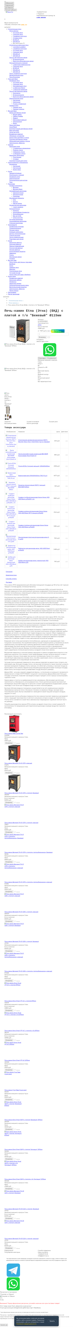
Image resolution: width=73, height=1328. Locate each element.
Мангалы (12, 269)
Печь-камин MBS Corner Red (13, 733)
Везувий (16, 187)
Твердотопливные (15, 173)
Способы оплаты (11, 579)
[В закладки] (17, 743)
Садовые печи (14, 267)
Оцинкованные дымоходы (18, 221)
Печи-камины (13, 31)
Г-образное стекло (19, 152)
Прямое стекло (18, 150)
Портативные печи (15, 271)
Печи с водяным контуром (18, 73)
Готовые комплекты (15, 185)
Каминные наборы (15, 280)
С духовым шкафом (19, 47)
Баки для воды (14, 130)
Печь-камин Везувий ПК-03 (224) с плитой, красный (21, 1238)
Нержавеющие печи (20, 86)
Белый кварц (17, 114)
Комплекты (16, 93)
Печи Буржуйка (14, 77)
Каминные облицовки (16, 155)
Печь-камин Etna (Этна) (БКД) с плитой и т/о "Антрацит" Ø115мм (25, 1179)
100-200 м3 (16, 41)
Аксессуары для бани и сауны (19, 137)
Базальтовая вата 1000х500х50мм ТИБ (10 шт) (32, 475)
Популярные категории (12, 1252)
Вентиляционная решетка (18, 287)
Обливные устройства (16, 136)
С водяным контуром (20, 36)
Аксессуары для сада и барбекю (20, 274)
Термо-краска (13, 290)
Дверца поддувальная (16, 246)
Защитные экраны (15, 283)
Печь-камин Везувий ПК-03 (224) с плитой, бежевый (21, 1209)
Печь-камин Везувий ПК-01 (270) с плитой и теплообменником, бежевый (28, 852)
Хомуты (15, 201)
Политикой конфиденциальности (26, 1324)
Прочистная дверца (16, 248)
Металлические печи (16, 75)
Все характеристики (44, 381)
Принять (52, 1321)
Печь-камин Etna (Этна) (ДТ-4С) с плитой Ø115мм (20, 1001)
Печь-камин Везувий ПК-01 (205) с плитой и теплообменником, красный (28, 971)
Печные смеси (14, 230)
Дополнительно (14, 209)
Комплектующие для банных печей (20, 129)
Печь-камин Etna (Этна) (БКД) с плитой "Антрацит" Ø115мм (23, 1149)
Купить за (4, 1325)
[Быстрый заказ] (48, 337)
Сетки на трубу (14, 132)
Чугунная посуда (14, 273)
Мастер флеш (17, 203)
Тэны (10, 182)
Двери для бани (14, 125)
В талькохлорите (18, 59)
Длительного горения (16, 175)
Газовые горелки (18, 109)
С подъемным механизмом (21, 148)
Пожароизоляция (15, 228)
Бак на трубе (17, 216)
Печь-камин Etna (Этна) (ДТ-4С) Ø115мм (17, 1060)
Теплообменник (18, 214)
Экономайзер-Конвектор (21, 212)
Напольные (16, 102)
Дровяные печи (14, 80)
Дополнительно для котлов (18, 180)
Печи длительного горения (18, 63)
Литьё (10, 241)
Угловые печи (17, 38)
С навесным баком (19, 88)
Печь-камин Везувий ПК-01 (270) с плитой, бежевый (21, 793)
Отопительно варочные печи (18, 45)
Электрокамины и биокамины (18, 162)
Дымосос (16, 210)
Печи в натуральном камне (18, 57)
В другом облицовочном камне (23, 61)
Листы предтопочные (16, 237)
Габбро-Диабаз (18, 116)
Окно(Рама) (13, 127)
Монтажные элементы (16, 198)
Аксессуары (17, 169)
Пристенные (17, 157)
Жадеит (15, 118)
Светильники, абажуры (17, 143)
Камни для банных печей (17, 113)
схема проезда (41, 17)
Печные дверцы (14, 249)
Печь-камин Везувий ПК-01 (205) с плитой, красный (21, 912)
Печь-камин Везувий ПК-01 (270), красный (18, 763)
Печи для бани (13, 79)
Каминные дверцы (15, 242)
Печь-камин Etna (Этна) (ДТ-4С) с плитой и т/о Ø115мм (21, 1030)
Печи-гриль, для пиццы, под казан (20, 262)
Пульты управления (19, 104)
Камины (10, 145)
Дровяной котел (14, 177)
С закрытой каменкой (20, 89)
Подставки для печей (16, 239)
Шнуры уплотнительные (17, 233)
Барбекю (12, 264)
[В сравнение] (19, 743)
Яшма (15, 123)
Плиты (11, 255)
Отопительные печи (14, 29)
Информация (8, 1250)
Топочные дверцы (15, 244)
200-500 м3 (16, 56)
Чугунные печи (18, 32)
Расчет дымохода (13, 294)
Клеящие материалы (16, 232)
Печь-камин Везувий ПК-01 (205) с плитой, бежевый (21, 941)
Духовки (12, 258)
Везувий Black (17, 189)
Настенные (16, 100)
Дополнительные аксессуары (19, 285)
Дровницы (12, 282)
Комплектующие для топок (18, 161)
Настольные (17, 168)
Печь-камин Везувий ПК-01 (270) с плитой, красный (21, 822)
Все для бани (12, 111)
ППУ (14, 200)
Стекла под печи (14, 235)
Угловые (16, 159)
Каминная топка (14, 146)
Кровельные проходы (16, 226)
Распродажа (12, 292)
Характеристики (11, 575)
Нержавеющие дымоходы (18, 191)
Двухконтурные (18, 194)
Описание (9, 571)
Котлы (10, 171)
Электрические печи (16, 98)
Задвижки (12, 253)
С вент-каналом (18, 207)
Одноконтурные (18, 193)
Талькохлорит (17, 121)
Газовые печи (13, 105)
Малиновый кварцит (20, 120)
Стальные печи (18, 34)
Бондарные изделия (16, 134)
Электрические (14, 178)
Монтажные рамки (15, 257)
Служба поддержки (44, 1250)
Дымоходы (11, 184)
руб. (9, 7)
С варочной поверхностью (21, 64)
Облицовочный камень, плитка (19, 141)
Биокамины (13, 164)
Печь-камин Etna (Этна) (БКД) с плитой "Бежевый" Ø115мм (23, 1120)
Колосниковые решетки (17, 251)
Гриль (11, 266)
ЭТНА (39, 325)
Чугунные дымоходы (16, 219)
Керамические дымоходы (17, 205)
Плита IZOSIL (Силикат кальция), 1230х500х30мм (34, 466)
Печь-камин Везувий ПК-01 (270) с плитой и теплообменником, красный (28, 882)
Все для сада (12, 260)
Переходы (16, 196)
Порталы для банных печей (18, 139)
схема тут (24, 24)
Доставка (9, 582)
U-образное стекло (19, 153)
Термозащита (12, 225)
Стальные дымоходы (16, 223)
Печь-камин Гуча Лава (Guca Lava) (15, 1090)
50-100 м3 (16, 40)
